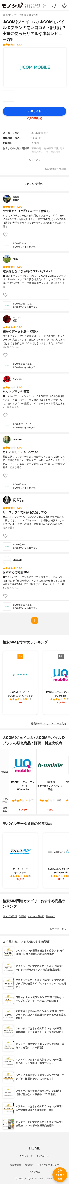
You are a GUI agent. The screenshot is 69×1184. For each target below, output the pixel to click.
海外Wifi (50, 916)
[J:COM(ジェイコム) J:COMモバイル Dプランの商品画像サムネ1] (8, 96)
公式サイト (34, 111)
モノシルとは (43, 1156)
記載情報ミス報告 (56, 169)
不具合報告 (34, 1171)
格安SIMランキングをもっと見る (48, 723)
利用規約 (29, 1164)
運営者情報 (15, 1164)
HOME (34, 1148)
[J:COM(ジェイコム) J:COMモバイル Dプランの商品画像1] (35, 67)
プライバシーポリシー (48, 1164)
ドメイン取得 (10, 916)
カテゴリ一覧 (26, 1156)
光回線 (22, 916)
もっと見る (34, 159)
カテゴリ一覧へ (57, 929)
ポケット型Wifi (36, 916)
